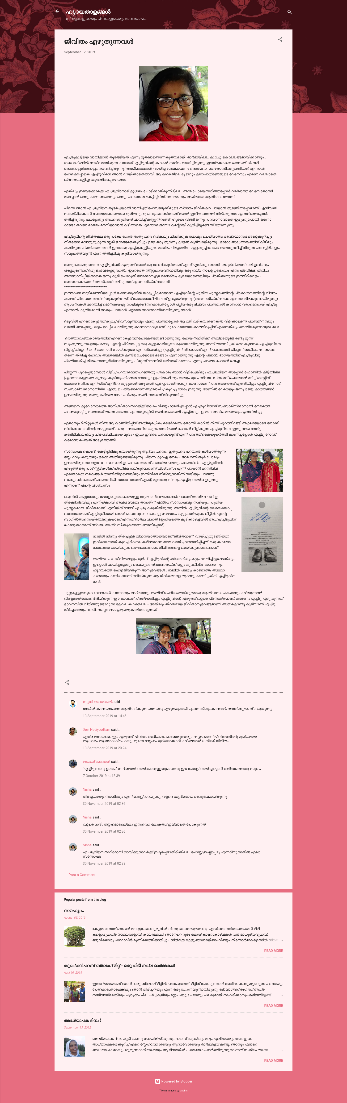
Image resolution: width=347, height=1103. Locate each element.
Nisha (87, 789)
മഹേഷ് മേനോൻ (96, 762)
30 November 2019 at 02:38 (104, 863)
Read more (273, 951)
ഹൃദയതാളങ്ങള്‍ (88, 11)
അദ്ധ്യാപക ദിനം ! (82, 1020)
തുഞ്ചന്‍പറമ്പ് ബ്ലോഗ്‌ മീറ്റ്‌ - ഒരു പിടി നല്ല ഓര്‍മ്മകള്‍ (119, 965)
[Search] (289, 13)
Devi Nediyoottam (96, 729)
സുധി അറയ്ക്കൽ (98, 702)
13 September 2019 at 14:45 (104, 716)
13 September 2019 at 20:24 (104, 748)
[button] (280, 40)
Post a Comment (82, 875)
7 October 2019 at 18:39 (101, 776)
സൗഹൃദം (74, 910)
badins (184, 1090)
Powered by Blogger (176, 1081)
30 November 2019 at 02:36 (104, 803)
